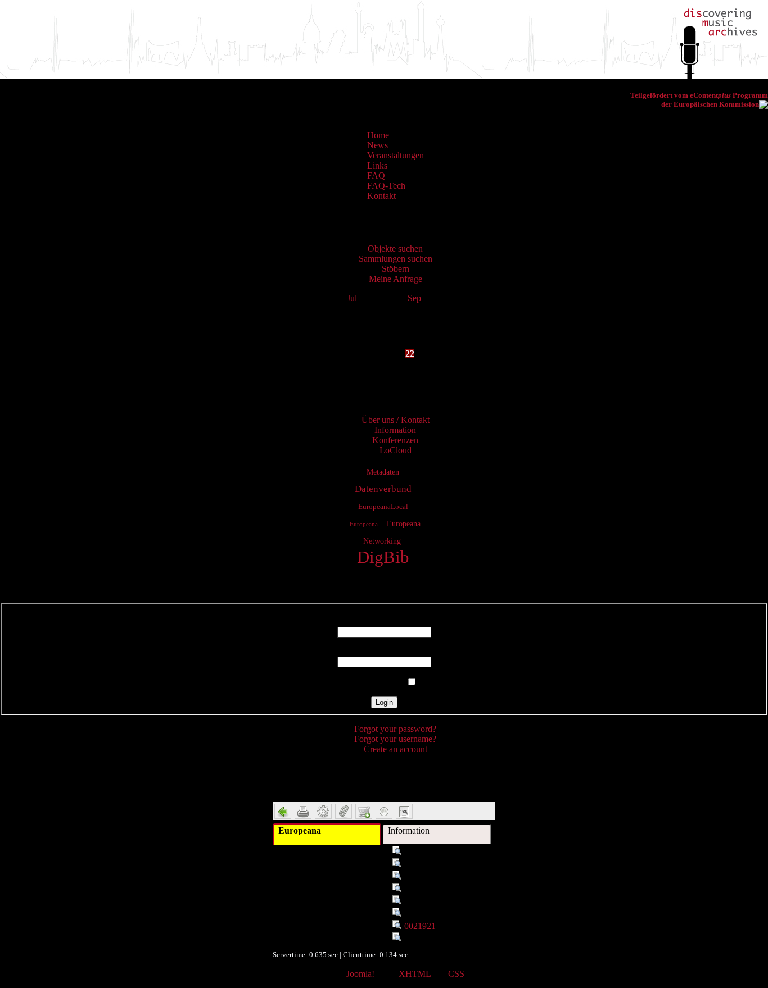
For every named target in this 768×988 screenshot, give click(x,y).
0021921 (420, 926)
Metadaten (383, 471)
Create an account (395, 749)
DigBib (383, 557)
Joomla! (360, 973)
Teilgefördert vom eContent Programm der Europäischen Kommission (699, 99)
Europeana (364, 524)
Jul (352, 298)
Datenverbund (383, 489)
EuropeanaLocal (383, 507)
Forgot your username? (395, 739)
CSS (456, 973)
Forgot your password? (395, 729)
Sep (414, 298)
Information (409, 830)
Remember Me (377, 682)
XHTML (415, 973)
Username (384, 621)
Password (384, 651)
